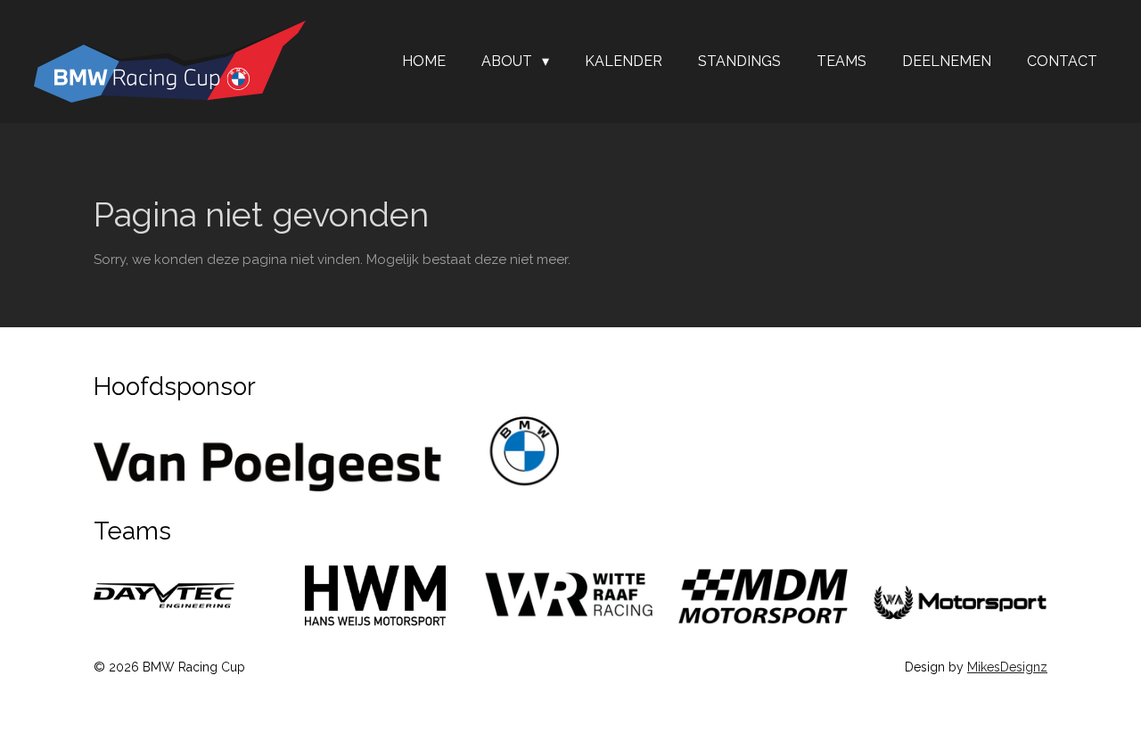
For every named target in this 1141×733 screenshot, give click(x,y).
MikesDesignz (1007, 667)
